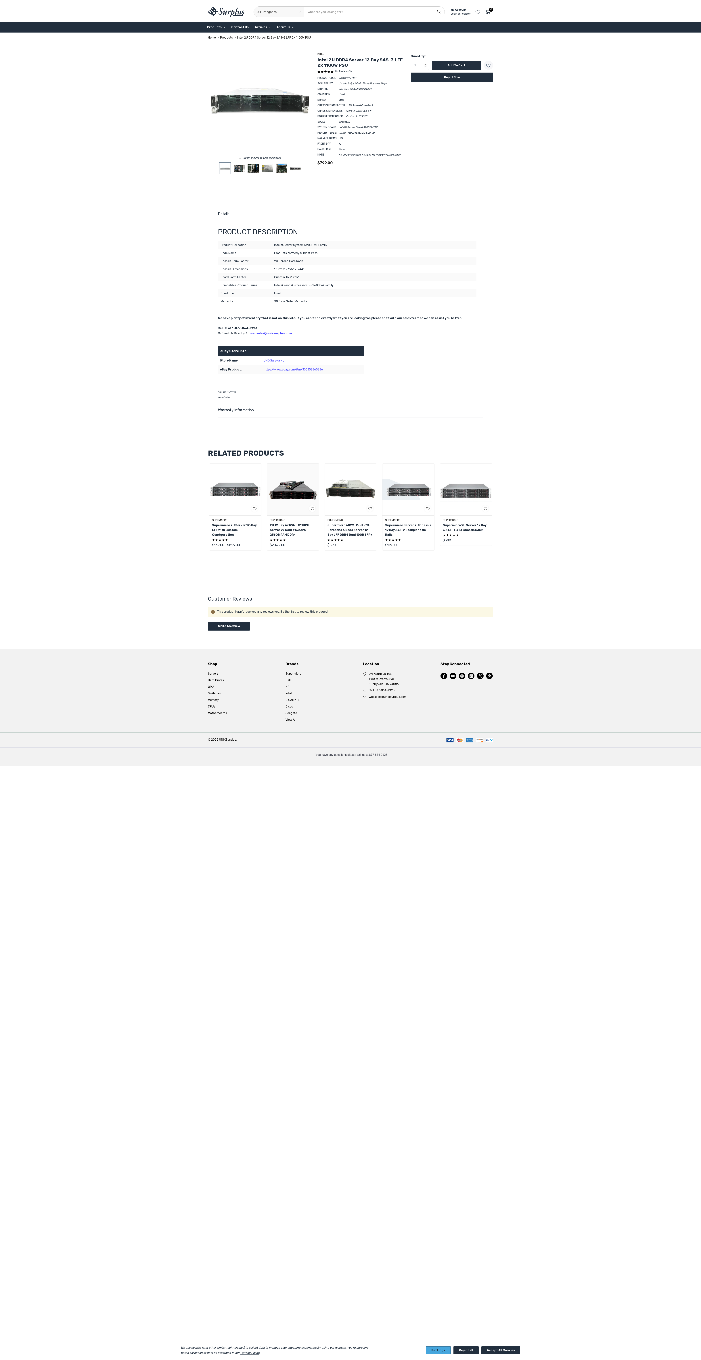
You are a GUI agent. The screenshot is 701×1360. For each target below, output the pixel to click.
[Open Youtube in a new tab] (453, 676)
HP (287, 686)
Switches (214, 693)
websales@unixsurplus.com (271, 333)
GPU (211, 686)
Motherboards (217, 713)
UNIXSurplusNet (275, 360)
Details (223, 214)
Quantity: (418, 56)
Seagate (291, 713)
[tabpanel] (235, 507)
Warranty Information (236, 410)
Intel (320, 54)
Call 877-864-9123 (381, 690)
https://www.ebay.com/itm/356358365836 (293, 369)
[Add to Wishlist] (488, 65)
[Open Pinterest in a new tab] (489, 676)
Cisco (289, 706)
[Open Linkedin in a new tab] (471, 676)
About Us (283, 27)
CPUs (211, 706)
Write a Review (229, 626)
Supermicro (293, 673)
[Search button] (439, 12)
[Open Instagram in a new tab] (462, 676)
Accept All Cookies (501, 1350)
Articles (261, 27)
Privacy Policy (249, 1353)
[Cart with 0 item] (487, 11)
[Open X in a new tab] (480, 676)
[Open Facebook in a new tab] (444, 676)
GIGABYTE (293, 700)
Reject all (466, 1350)
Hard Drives (216, 680)
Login (454, 13)
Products (214, 27)
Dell (288, 680)
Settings (438, 1350)
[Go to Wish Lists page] (478, 11)
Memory (213, 700)
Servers (213, 673)
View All (291, 719)
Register (466, 13)
